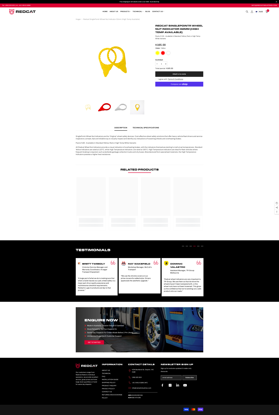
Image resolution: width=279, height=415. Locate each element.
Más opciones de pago (179, 88)
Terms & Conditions (175, 79)
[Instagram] (170, 385)
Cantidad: (159, 60)
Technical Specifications (146, 128)
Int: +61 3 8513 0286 (23, 5)
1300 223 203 (137, 377)
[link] (91, 220)
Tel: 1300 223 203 (8, 5)
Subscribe (189, 377)
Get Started (94, 342)
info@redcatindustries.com (141, 388)
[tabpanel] (97, 275)
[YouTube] (185, 385)
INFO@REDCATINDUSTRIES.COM (264, 5)
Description (120, 128)
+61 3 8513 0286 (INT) (140, 383)
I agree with (162, 79)
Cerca (276, 2)
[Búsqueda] (247, 11)
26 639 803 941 (135, 395)
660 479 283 (134, 397)
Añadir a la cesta (179, 74)
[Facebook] (162, 385)
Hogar (78, 19)
